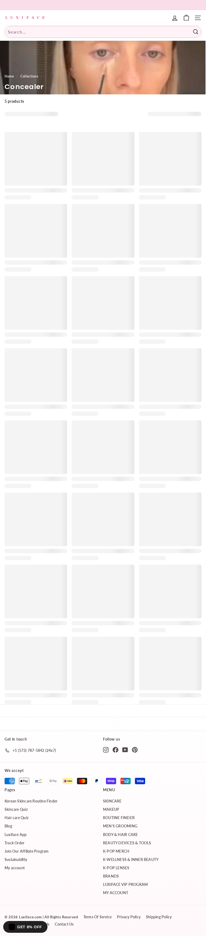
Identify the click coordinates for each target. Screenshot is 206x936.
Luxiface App (16, 834)
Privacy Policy (129, 917)
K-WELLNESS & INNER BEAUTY (131, 859)
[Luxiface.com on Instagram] (106, 749)
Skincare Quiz (16, 809)
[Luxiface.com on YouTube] (125, 749)
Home (9, 76)
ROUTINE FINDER (119, 817)
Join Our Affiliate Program (27, 851)
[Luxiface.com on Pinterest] (135, 749)
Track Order (14, 843)
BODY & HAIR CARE (120, 834)
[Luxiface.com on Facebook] (115, 749)
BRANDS (111, 876)
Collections (29, 76)
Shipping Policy (159, 917)
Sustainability (16, 859)
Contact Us (64, 924)
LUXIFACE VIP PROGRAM (125, 884)
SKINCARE (112, 801)
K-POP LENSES (116, 867)
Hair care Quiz (16, 817)
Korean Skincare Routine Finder (31, 801)
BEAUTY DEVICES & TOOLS (127, 843)
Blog (8, 826)
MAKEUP (111, 809)
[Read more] (186, 18)
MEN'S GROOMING (120, 826)
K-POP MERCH (116, 851)
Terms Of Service (97, 917)
